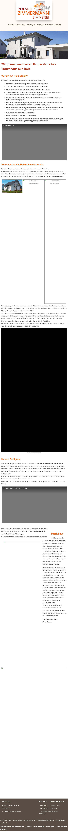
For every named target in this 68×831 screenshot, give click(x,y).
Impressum (54, 808)
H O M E (11, 25)
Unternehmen (20, 25)
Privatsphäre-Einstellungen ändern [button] (12, 827)
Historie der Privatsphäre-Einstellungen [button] (40, 827)
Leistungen (31, 25)
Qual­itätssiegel (16, 534)
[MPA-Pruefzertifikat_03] (22, 602)
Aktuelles (40, 25)
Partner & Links (55, 806)
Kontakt (58, 25)
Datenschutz (54, 811)
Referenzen (49, 25)
